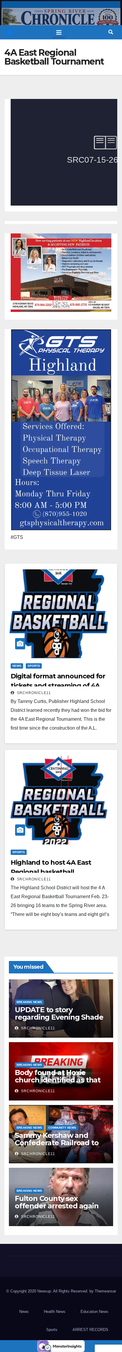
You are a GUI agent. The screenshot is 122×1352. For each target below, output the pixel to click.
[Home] (9, 32)
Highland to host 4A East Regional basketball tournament (51, 871)
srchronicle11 (33, 693)
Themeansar (105, 1291)
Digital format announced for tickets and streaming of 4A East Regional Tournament (58, 685)
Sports (34, 665)
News (16, 665)
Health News (54, 1311)
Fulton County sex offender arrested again (56, 1202)
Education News (94, 1311)
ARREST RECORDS (90, 1329)
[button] (111, 32)
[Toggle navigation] (58, 32)
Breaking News (29, 1002)
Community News (62, 1127)
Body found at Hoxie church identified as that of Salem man (57, 1080)
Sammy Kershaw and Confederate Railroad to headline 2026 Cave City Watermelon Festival (56, 1146)
